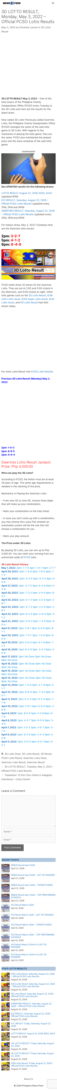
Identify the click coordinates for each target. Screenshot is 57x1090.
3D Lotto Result (30, 753)
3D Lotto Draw (13, 753)
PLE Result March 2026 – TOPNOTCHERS (31, 924)
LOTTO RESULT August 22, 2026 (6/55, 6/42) (26, 193)
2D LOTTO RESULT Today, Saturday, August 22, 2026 (32, 1054)
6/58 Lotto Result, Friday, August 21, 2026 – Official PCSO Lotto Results (32, 1064)
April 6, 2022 (8, 734)
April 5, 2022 (8, 741)
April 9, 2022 (8, 713)
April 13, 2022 (9, 685)
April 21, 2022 (9, 628)
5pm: (8, 451)
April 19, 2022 (9, 642)
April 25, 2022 (9, 599)
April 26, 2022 (9, 592)
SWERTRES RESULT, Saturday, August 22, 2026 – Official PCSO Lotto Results (31, 1004)
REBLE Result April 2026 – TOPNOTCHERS (32, 885)
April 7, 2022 (8, 727)
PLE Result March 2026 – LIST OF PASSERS (32, 914)
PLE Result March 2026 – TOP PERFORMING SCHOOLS (32, 935)
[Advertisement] (28, 67)
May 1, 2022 (8, 567)
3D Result (46, 753)
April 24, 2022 (9, 607)
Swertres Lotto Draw (34, 758)
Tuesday (41, 225)
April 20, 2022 (9, 635)
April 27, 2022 (9, 585)
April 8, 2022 (8, 720)
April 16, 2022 (9, 663)
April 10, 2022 (9, 706)
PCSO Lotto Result (11, 758)
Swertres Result (36, 762)
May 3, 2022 (30, 98)
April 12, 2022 (9, 692)
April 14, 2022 (9, 677)
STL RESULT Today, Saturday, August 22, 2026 (31, 1024)
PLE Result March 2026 (22, 905)
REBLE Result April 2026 (23, 865)
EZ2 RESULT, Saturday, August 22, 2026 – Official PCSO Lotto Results (31, 1014)
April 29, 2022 (9, 571)
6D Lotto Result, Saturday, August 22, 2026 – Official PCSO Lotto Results (33, 995)
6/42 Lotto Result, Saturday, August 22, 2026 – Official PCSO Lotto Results (33, 985)
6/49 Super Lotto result (35, 299)
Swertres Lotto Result (13, 762)
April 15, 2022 (9, 670)
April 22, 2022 (9, 621)
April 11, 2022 (9, 699)
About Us (28, 1079)
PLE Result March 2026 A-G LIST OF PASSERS (28, 945)
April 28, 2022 (9, 578)
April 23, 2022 (9, 614)
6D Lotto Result (29, 302)
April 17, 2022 (9, 656)
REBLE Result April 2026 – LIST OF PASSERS (33, 875)
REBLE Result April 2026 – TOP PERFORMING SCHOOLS (33, 896)
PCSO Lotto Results (42, 371)
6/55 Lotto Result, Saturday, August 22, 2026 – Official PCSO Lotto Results (33, 975)
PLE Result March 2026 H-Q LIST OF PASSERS (29, 955)
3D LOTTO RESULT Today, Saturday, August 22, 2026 (32, 1044)
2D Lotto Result (37, 295)
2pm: (7, 447)
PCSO (27, 557)
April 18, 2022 (9, 649)
